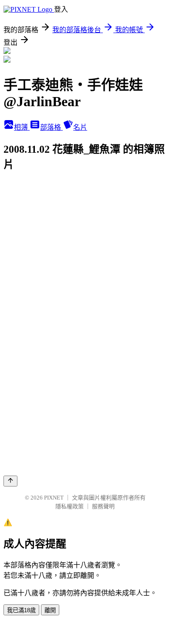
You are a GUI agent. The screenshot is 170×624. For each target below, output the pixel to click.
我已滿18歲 (21, 610)
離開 (50, 610)
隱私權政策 (69, 506)
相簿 (22, 127)
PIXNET (54, 497)
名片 (80, 127)
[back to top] (10, 481)
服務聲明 (103, 506)
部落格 (51, 127)
